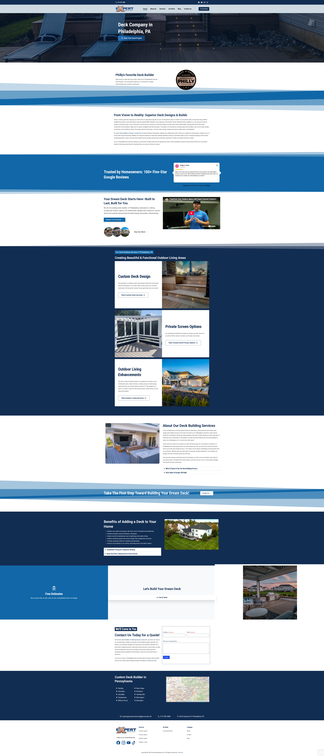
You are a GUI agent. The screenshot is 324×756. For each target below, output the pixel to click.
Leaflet (179, 701)
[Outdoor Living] (125, 232)
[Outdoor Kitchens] (117, 232)
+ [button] (168, 679)
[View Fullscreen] (168, 685)
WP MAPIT (190, 701)
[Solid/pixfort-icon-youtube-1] (128, 743)
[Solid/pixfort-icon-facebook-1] (118, 743)
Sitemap (180, 752)
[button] (219, 173)
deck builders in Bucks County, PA (130, 133)
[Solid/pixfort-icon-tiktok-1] (133, 743)
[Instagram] (204, 2)
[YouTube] (201, 2)
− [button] (168, 681)
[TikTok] (207, 2)
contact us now (151, 660)
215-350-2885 (121, 2)
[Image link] (126, 730)
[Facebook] (198, 2)
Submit (166, 657)
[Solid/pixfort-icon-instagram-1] (123, 743)
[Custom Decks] (109, 232)
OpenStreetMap (201, 701)
